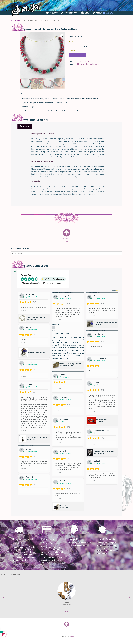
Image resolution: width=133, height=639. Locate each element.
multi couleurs (95, 64)
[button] (61, 35)
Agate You (72, 636)
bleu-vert (80, 64)
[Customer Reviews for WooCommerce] (117, 290)
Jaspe (80, 61)
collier (87, 64)
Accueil (13, 20)
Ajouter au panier (77, 55)
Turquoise (20, 20)
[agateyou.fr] (26, 8)
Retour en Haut (66, 239)
